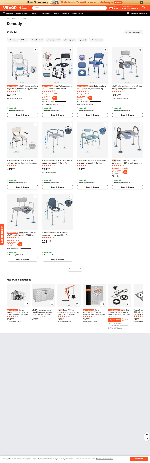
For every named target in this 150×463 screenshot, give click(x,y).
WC (19, 18)
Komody (24, 18)
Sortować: (128, 32)
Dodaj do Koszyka (22, 115)
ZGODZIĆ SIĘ (139, 459)
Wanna (13, 18)
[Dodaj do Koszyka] (26, 303)
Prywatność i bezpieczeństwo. (104, 459)
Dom (8, 18)
